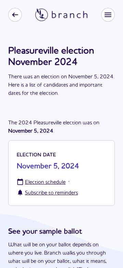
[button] (108, 15)
